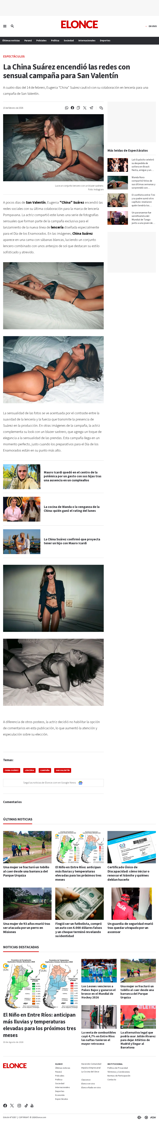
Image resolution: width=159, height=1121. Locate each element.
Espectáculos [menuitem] (61, 1099)
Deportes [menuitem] (105, 40)
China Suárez (12, 770)
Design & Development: (152, 1117)
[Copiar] (78, 107)
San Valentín (63, 770)
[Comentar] (99, 107)
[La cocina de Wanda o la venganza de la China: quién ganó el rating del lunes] (21, 509)
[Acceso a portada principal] (79, 24)
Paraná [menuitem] (28, 40)
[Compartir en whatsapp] (66, 107)
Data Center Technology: (145, 1117)
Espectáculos (14, 56)
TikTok (26, 1105)
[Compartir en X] (85, 107)
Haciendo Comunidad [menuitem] (91, 1064)
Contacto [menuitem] (111, 1080)
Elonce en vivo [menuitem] (88, 1084)
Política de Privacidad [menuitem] (117, 1068)
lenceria (29, 770)
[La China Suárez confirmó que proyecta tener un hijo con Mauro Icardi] (21, 541)
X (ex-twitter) (12, 1105)
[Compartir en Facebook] (72, 107)
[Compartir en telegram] (91, 107)
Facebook (5, 1105)
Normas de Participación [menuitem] (118, 1076)
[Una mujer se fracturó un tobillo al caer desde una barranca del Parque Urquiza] (27, 847)
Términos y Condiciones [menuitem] (118, 1072)
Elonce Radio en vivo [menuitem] (91, 1088)
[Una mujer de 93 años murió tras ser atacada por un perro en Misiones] (27, 903)
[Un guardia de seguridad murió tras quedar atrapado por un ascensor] (131, 903)
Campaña (45, 770)
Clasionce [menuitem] (86, 1079)
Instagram (19, 1105)
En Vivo (153, 26)
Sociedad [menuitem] (69, 40)
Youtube (32, 1105)
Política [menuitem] (55, 40)
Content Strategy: (138, 1117)
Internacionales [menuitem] (86, 40)
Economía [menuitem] (59, 1095)
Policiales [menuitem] (41, 40)
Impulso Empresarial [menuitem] (90, 1068)
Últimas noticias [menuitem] (11, 40)
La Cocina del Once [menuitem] (90, 1072)
